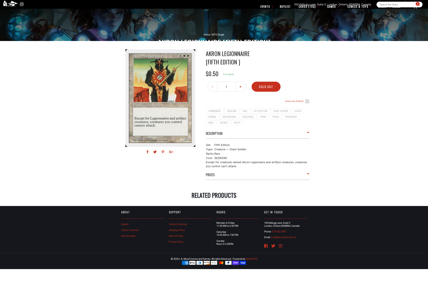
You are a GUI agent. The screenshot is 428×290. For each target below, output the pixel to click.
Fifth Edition (260, 111)
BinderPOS (251, 259)
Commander (214, 111)
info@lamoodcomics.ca (283, 237)
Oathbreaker (229, 116)
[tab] (257, 135)
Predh (275, 116)
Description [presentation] (214, 133)
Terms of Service (178, 224)
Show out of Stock (294, 101)
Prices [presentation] (210, 174)
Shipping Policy (177, 230)
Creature (232, 111)
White (237, 122)
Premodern (291, 116)
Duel (245, 111)
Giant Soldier (281, 111)
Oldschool (248, 116)
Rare (210, 122)
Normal (212, 116)
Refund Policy (176, 236)
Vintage (224, 122)
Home (207, 34)
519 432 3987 (279, 231)
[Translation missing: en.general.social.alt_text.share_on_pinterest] (163, 152)
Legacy (297, 111)
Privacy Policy (176, 241)
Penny (263, 116)
